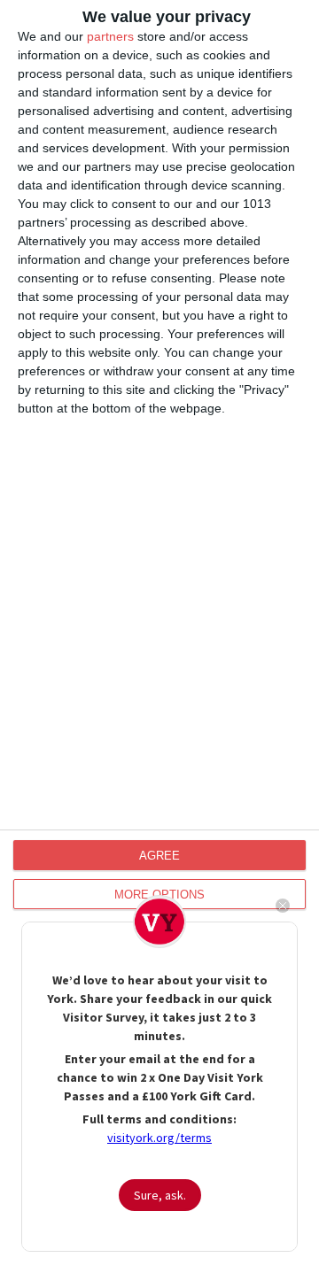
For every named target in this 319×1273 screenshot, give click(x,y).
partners (110, 36)
